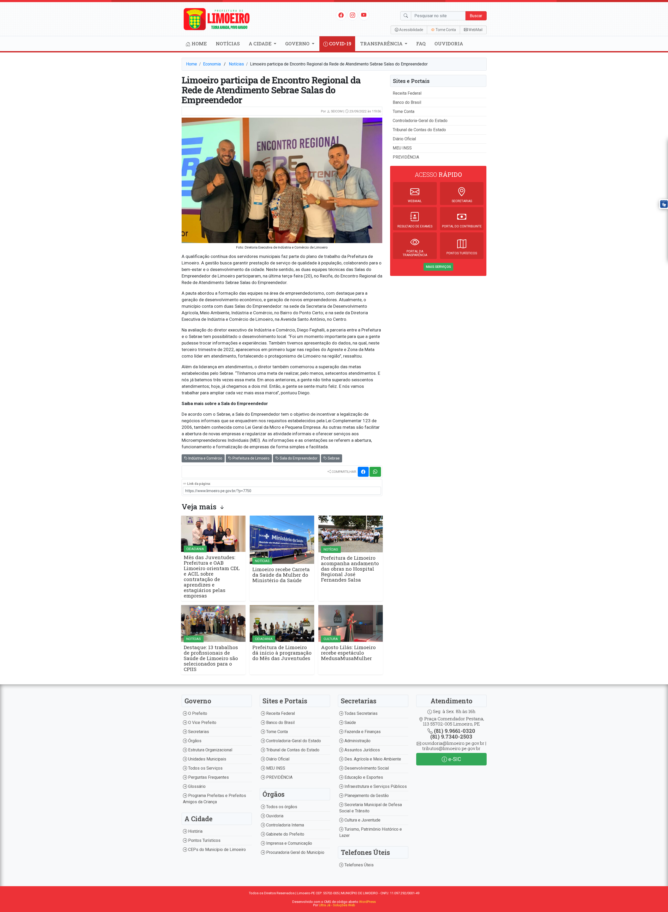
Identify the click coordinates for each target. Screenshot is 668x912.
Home (198, 43)
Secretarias (198, 731)
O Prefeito (197, 713)
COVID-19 (339, 43)
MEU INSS (402, 148)
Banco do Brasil (407, 102)
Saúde (349, 722)
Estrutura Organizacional (209, 749)
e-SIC (454, 759)
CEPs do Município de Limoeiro (216, 849)
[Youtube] (364, 15)
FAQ (421, 43)
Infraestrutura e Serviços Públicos (375, 786)
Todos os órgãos (281, 806)
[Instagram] (352, 15)
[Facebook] (341, 15)
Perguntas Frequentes (208, 777)
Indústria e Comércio (205, 458)
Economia (212, 64)
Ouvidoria (448, 43)
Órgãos (194, 740)
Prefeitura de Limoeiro (251, 458)
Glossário (196, 786)
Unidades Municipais (206, 759)
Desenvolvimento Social (366, 768)
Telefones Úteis (358, 864)
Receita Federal (407, 93)
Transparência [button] (382, 43)
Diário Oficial (404, 138)
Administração (357, 740)
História (194, 831)
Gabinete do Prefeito (284, 834)
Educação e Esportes (363, 777)
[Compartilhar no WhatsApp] (375, 472)
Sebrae (333, 458)
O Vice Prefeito (201, 722)
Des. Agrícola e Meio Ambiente (372, 759)
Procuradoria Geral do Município (294, 852)
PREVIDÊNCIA (406, 157)
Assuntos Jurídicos (361, 749)
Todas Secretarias (360, 713)
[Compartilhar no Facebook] (363, 472)
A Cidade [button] (261, 43)
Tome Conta (403, 111)
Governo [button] (298, 43)
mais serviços (438, 267)
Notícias (228, 43)
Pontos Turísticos (203, 840)
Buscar (476, 15)
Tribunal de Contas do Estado (419, 129)
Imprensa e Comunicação (288, 843)
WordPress (367, 901)
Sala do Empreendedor (298, 458)
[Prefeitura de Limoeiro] (217, 18)
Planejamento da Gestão (366, 795)
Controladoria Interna (284, 825)
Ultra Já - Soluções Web (337, 905)
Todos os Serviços (205, 768)
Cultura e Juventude (361, 820)
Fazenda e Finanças (362, 731)
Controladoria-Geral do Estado (420, 120)
